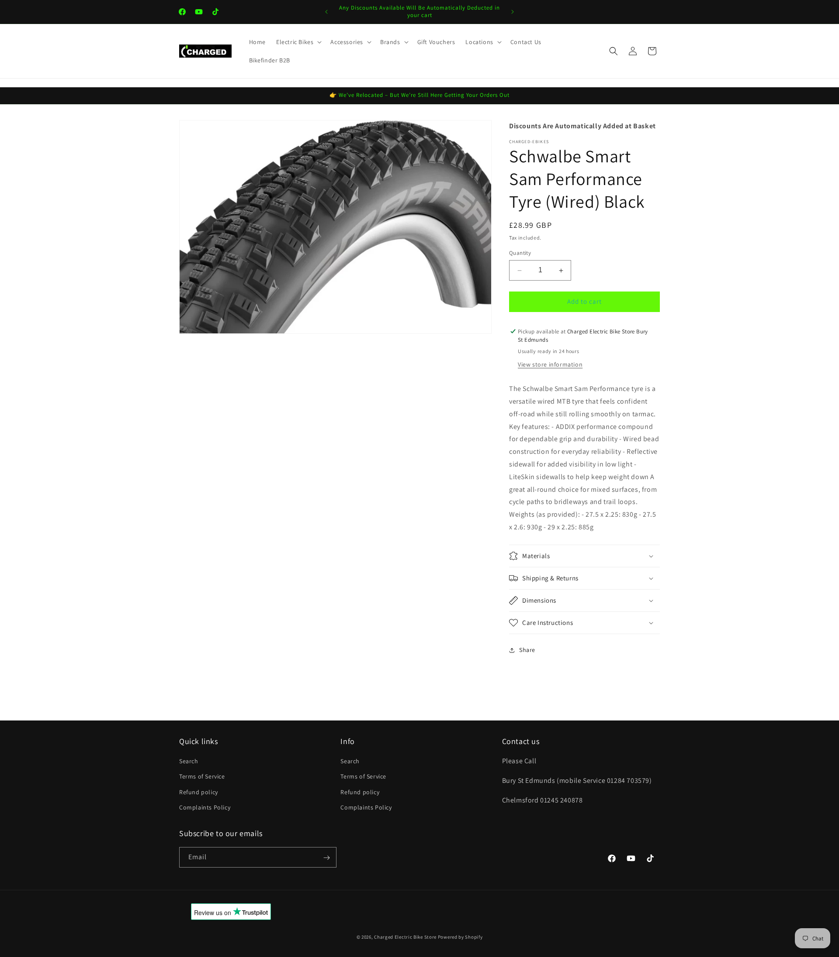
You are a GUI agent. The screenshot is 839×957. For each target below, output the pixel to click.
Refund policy (198, 792)
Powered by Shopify (460, 937)
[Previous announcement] (326, 11)
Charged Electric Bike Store (405, 937)
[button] (298, 42)
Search (188, 761)
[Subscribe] (326, 857)
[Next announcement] (512, 11)
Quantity (520, 253)
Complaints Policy (204, 807)
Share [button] (527, 650)
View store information (550, 365)
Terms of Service (202, 777)
